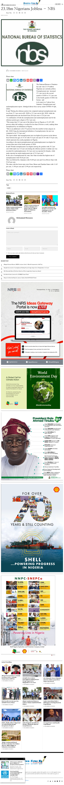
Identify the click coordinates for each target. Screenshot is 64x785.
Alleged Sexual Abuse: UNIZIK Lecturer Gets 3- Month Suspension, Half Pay (23, 264)
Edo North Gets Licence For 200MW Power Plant (16, 274)
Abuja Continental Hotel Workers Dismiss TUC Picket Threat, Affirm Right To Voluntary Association (31, 208)
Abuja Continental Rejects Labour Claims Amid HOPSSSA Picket (14, 209)
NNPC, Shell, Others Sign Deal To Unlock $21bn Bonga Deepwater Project (11, 724)
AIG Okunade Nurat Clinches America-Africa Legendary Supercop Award (22, 271)
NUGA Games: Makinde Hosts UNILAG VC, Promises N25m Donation (17, 763)
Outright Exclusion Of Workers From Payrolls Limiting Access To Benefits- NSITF (49, 209)
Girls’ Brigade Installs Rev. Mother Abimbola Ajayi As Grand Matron (31, 724)
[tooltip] (14, 13)
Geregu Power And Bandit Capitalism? (51, 723)
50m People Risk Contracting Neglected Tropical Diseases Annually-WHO (16, 773)
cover (8, 188)
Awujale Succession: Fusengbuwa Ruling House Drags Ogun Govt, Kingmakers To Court (26, 267)
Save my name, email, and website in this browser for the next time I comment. (26, 253)
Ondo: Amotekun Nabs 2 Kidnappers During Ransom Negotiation (52, 702)
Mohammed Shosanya (15, 70)
